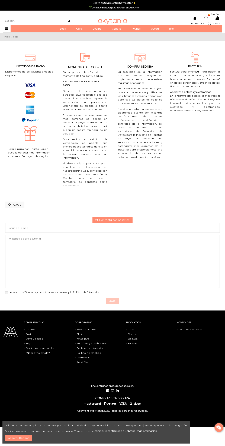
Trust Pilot (83, 362)
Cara (131, 329)
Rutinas (132, 343)
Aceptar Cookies (18, 438)
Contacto (32, 329)
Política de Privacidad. (87, 292)
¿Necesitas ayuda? (38, 353)
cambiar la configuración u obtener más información (126, 431)
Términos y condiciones (92, 343)
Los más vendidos (190, 329)
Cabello (133, 339)
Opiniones (83, 357)
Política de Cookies (89, 353)
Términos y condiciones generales (45, 292)
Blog (79, 334)
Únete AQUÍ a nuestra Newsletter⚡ (114, 3)
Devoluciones (34, 339)
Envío (29, 334)
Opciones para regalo (40, 348)
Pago (29, 343)
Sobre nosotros (86, 329)
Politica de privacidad (90, 348)
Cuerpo (132, 334)
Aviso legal (83, 339)
